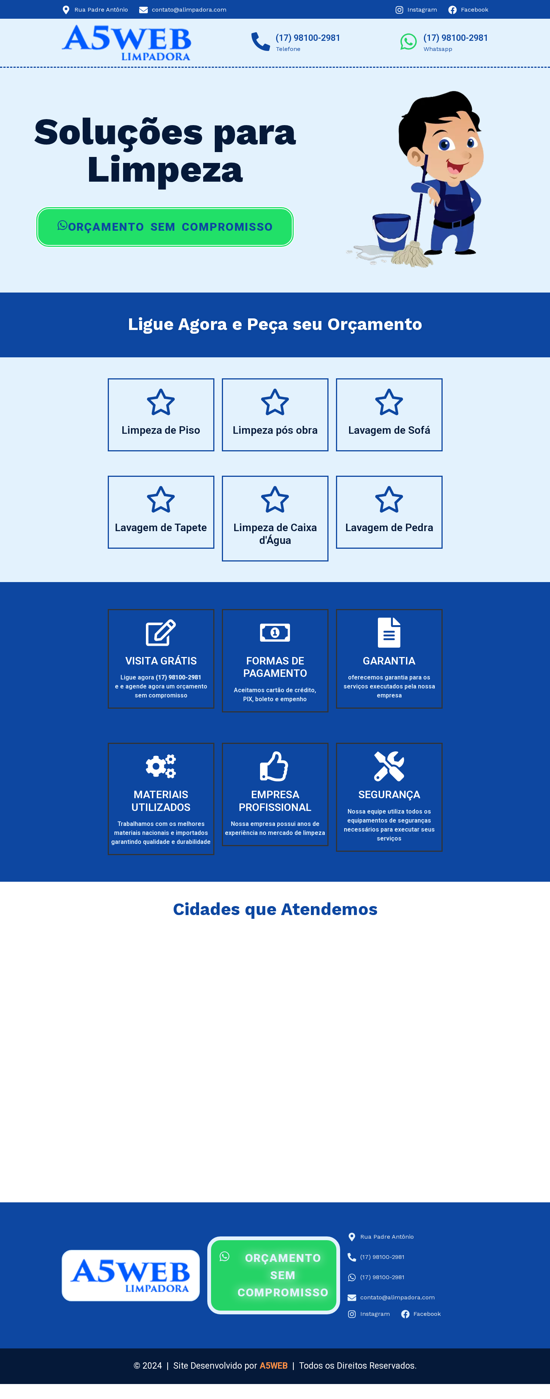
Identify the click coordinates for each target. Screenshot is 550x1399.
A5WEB (274, 1366)
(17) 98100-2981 (308, 38)
